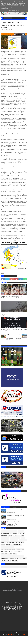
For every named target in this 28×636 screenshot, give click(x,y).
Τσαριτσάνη (14, 560)
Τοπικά (9, 560)
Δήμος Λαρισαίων (14, 540)
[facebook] (12, 632)
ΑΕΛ (23, 533)
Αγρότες (10, 535)
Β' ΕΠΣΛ (2, 537)
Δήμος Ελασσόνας (5, 540)
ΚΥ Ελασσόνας (12, 551)
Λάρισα (14, 553)
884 (1, 531)
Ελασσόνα (8, 544)
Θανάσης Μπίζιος (20, 549)
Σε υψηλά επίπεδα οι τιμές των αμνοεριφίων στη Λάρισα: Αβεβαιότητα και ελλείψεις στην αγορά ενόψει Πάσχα (11, 297)
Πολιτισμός (3, 560)
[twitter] (14, 632)
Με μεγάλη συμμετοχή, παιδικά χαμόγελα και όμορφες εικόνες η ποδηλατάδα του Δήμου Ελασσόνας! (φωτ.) (15, 516)
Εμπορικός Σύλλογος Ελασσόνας (8, 549)
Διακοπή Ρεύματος (10, 542)
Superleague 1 (14, 531)
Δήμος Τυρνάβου (22, 540)
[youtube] (16, 632)
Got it (17, 10)
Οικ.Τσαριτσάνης (4, 558)
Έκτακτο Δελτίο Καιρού (6, 533)
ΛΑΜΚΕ (10, 553)
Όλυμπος (15, 533)
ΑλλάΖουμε (21, 535)
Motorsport (6, 531)
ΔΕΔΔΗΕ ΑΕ (18, 537)
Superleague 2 (21, 531)
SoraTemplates (10, 634)
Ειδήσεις (3, 544)
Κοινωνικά (19, 551)
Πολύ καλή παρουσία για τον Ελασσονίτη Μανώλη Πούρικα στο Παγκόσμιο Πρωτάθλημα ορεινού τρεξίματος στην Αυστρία (16, 523)
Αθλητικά (15, 535)
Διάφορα (2, 542)
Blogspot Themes (22, 634)
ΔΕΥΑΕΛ (22, 537)
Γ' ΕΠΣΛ (7, 537)
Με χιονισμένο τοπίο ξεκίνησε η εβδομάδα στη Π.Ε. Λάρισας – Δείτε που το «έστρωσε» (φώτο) (14, 313)
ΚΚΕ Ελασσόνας (4, 551)
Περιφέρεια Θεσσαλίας (21, 558)
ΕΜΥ (16, 542)
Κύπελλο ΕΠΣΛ (4, 553)
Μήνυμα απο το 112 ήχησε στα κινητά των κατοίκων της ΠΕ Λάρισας (14, 329)
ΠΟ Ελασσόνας (12, 558)
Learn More (12, 10)
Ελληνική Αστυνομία (16, 544)
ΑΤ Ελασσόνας (4, 535)
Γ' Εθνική (12, 537)
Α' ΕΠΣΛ (19, 533)
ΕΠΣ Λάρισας (21, 542)
